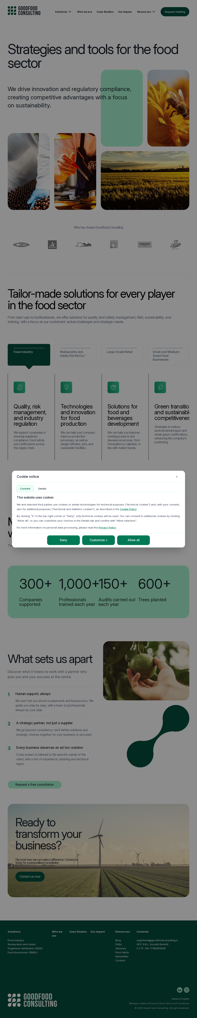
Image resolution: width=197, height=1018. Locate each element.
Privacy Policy (107, 527)
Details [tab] (42, 488)
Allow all (134, 540)
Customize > (98, 540)
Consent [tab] (25, 488)
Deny (63, 540)
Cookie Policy (128, 509)
